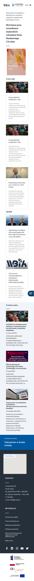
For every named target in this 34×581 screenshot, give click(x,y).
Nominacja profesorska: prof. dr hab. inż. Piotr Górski (17, 185)
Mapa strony (9, 541)
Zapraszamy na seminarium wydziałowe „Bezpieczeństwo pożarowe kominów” (16, 405)
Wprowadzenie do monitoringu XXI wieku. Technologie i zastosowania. (16, 366)
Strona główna (19, 13)
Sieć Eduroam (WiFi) (11, 517)
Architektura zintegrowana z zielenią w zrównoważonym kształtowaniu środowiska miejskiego (16, 327)
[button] (27, 5)
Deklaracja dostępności (12, 525)
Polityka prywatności (11, 529)
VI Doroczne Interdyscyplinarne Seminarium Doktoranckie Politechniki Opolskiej (16, 278)
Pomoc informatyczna (12, 521)
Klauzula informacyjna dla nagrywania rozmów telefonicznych (13, 535)
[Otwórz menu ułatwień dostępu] (31, 294)
